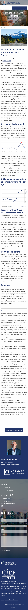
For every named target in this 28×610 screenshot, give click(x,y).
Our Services (14, 31)
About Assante (12, 18)
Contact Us (4, 40)
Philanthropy (4, 34)
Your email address (11, 523)
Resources (4, 24)
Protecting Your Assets (7, 21)
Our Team (3, 18)
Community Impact (6, 37)
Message (8, 534)
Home (2, 12)
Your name (9, 518)
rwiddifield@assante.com (9, 503)
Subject (8, 529)
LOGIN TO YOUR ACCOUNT (19, 8)
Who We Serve (5, 28)
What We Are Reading (21, 21)
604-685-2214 (6, 498)
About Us (3, 15)
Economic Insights (7, 60)
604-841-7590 (6, 500)
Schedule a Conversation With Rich (14, 430)
